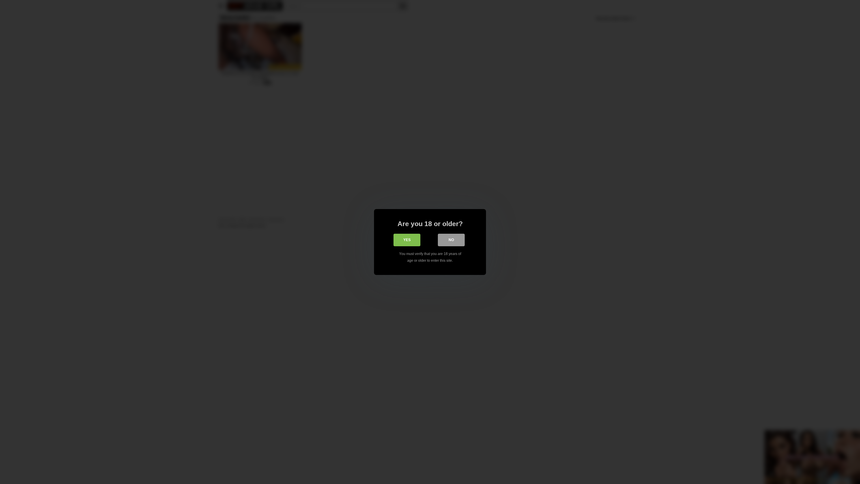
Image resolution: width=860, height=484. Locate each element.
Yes (407, 240)
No (451, 240)
